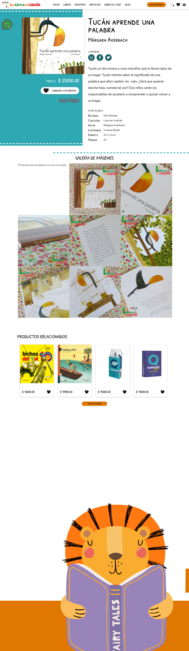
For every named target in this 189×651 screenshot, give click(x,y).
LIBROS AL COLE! (112, 4)
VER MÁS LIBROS (94, 403)
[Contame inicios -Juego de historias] (151, 364)
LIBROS (67, 4)
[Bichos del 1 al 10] (37, 364)
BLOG (127, 4)
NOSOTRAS (80, 4)
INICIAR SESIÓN (156, 4)
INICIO (56, 4)
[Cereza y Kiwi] (75, 364)
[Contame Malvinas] (113, 364)
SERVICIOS (94, 4)
